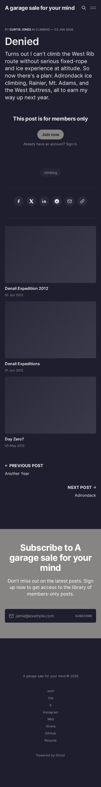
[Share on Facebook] (19, 201)
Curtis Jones (20, 29)
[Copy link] (82, 201)
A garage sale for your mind (40, 8)
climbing (43, 29)
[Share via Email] (70, 201)
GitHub (50, 733)
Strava (50, 726)
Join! (50, 691)
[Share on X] (31, 201)
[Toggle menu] (93, 7)
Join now (50, 134)
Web (50, 719)
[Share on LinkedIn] (44, 201)
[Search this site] (84, 7)
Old (50, 698)
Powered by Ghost (50, 755)
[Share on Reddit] (57, 201)
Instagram (50, 712)
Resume (50, 740)
